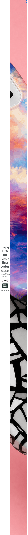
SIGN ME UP (5, 285)
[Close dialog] (25, 1)
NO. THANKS (5, 291)
